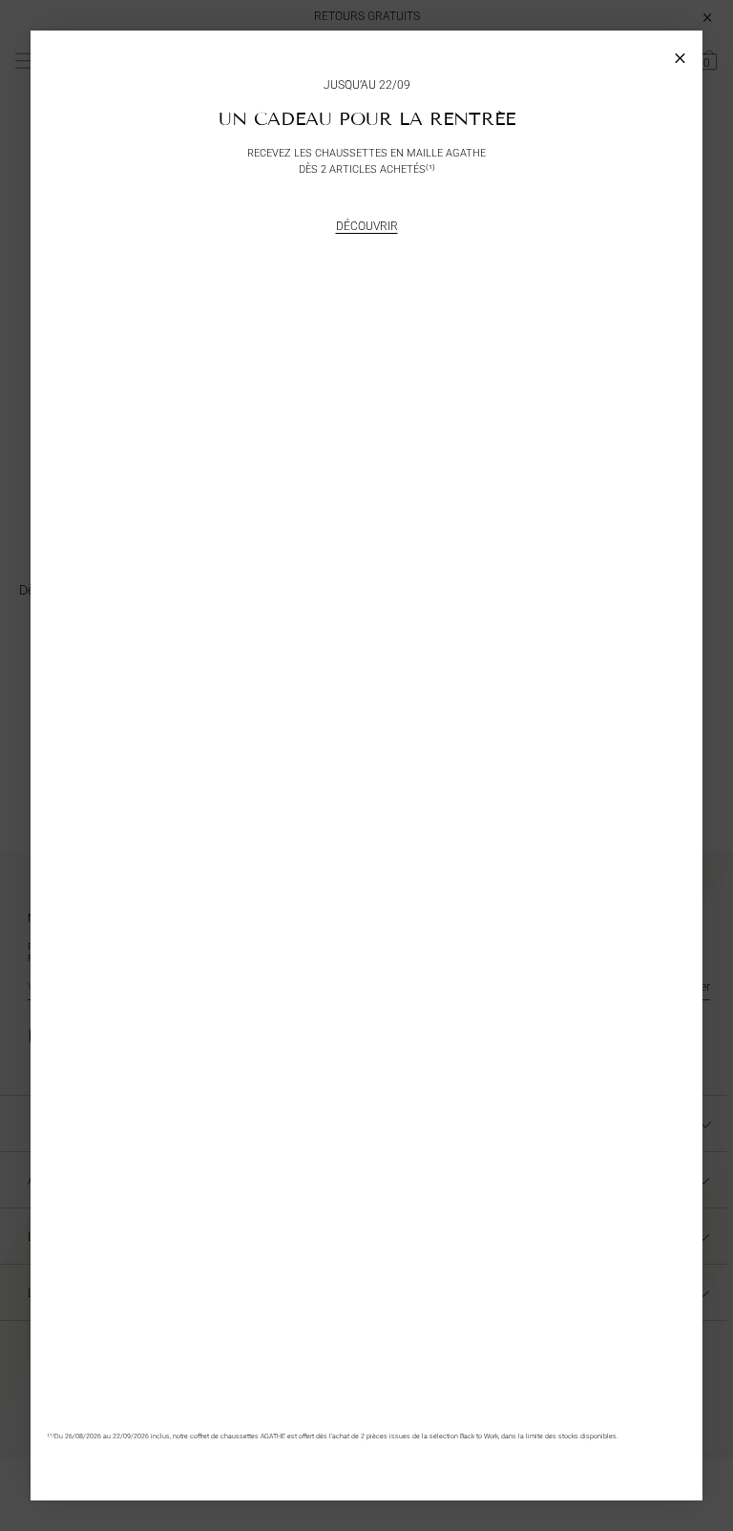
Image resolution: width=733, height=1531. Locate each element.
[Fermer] (680, 53)
